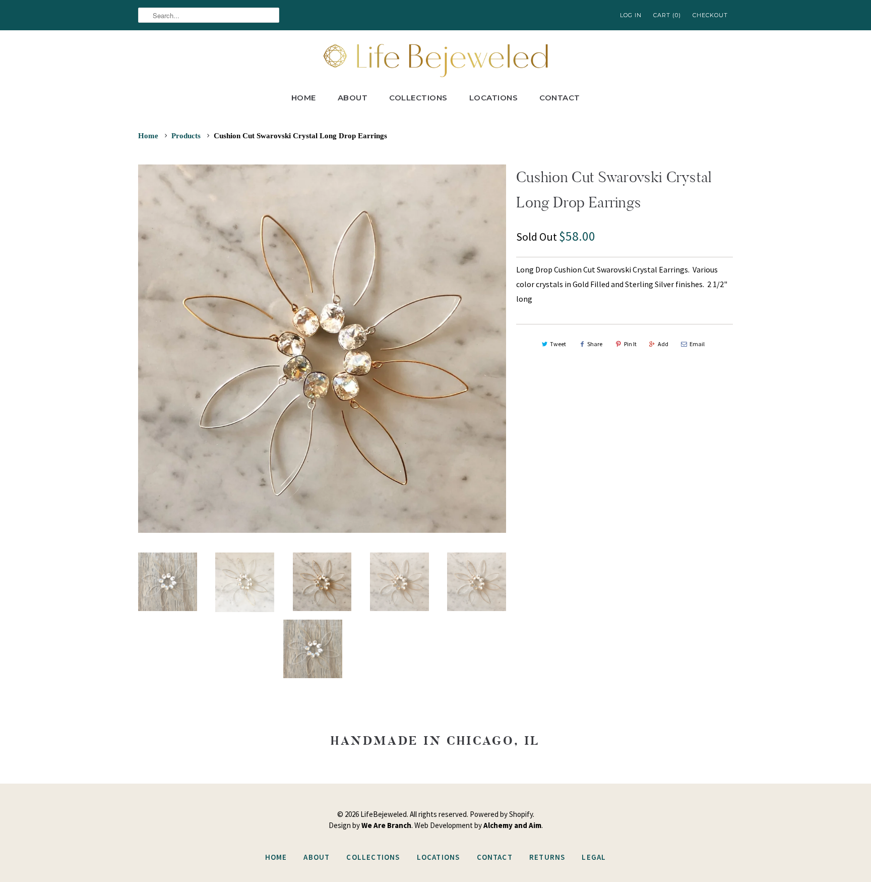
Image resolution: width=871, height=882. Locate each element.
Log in (631, 15)
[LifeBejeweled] (435, 59)
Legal (594, 857)
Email (697, 344)
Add (663, 344)
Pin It (630, 344)
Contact (559, 97)
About (353, 97)
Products (186, 136)
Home (303, 97)
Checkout (710, 15)
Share (594, 344)
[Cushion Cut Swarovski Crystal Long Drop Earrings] (322, 348)
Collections (418, 97)
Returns (547, 857)
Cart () (667, 15)
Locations (493, 97)
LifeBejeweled (383, 814)
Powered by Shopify (501, 814)
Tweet (558, 344)
